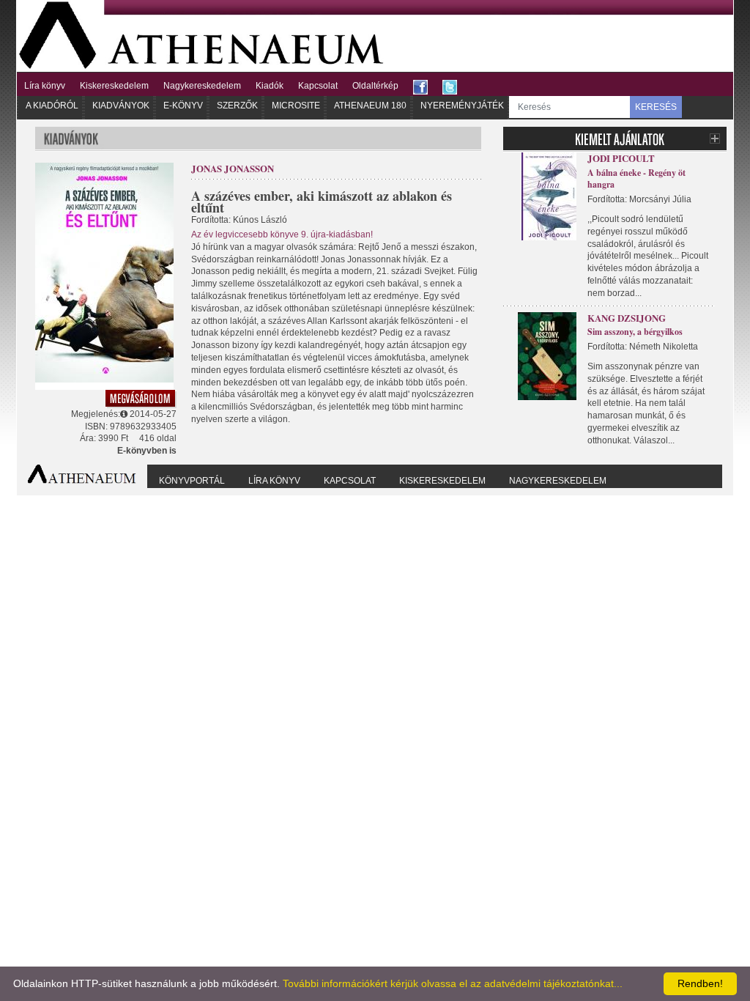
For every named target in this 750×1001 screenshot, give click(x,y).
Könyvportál (192, 481)
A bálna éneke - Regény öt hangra (636, 178)
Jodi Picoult (621, 158)
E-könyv (183, 105)
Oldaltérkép (375, 86)
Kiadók (269, 86)
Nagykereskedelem (202, 86)
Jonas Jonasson (232, 168)
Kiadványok (120, 105)
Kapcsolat (318, 86)
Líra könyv (44, 86)
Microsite (296, 105)
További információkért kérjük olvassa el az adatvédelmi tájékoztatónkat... (453, 983)
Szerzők (237, 105)
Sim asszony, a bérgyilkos (635, 331)
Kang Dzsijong (626, 318)
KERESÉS (656, 107)
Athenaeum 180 (370, 105)
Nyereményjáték (462, 105)
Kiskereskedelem (114, 86)
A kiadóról (52, 105)
